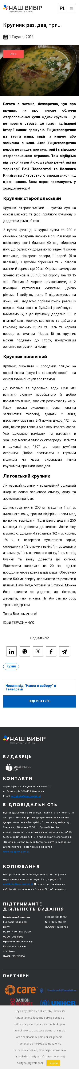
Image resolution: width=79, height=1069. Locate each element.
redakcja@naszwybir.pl (26, 796)
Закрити (53, 1063)
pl (63, 8)
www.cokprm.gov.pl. (16, 851)
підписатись (40, 701)
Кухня (13, 54)
